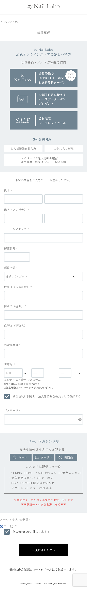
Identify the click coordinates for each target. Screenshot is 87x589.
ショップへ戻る (11, 22)
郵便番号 (11, 248)
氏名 (8, 190)
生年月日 (9, 364)
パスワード (12, 410)
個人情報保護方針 (24, 532)
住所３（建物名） (15, 325)
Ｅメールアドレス (16, 229)
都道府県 (11, 268)
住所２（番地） (15, 306)
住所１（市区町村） (18, 287)
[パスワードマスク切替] (80, 419)
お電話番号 (12, 345)
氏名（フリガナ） (16, 210)
